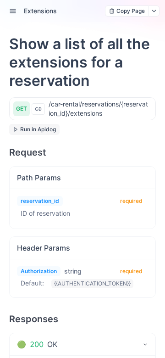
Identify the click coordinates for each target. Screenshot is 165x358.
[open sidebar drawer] (13, 11)
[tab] (82, 344)
